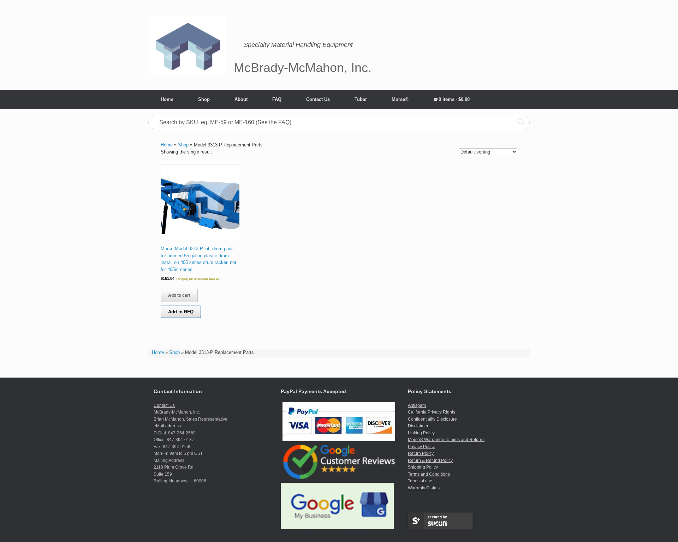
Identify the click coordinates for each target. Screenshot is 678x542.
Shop (204, 99)
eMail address (167, 425)
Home (167, 99)
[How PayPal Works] (338, 439)
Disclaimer (418, 425)
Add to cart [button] (179, 295)
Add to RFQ (181, 311)
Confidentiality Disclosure (432, 419)
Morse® (400, 99)
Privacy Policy (421, 446)
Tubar (361, 99)
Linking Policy (421, 432)
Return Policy (421, 453)
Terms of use (420, 480)
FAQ (276, 99)
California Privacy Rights (431, 412)
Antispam (417, 405)
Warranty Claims (424, 488)
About (241, 99)
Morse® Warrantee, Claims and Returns (446, 439)
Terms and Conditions (429, 474)
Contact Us (318, 99)
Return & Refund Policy (430, 460)
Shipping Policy (423, 467)
